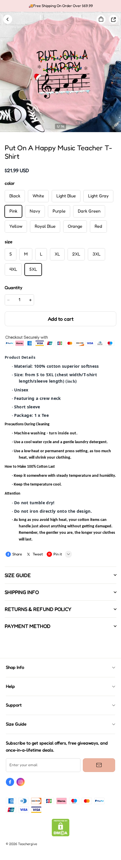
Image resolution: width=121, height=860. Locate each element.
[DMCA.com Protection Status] (61, 835)
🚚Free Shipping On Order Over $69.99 (60, 6)
